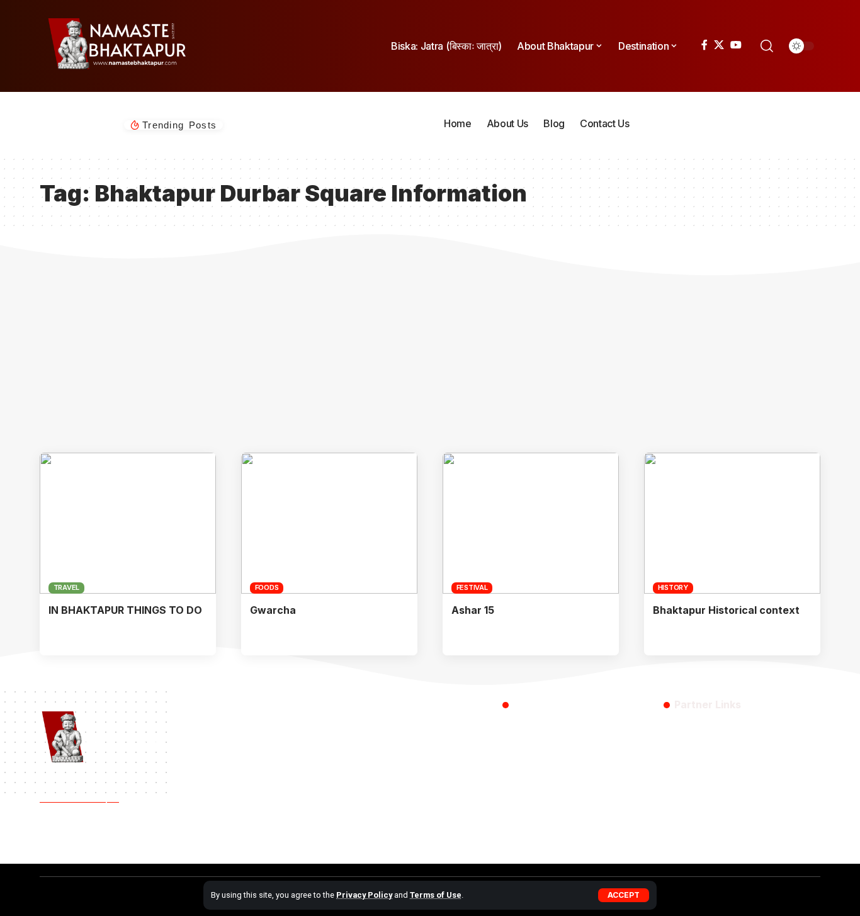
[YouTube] (736, 45)
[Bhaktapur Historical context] (732, 523)
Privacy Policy (364, 895)
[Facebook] (704, 45)
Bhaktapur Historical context (726, 610)
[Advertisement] (430, 358)
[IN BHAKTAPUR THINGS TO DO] (128, 523)
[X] (719, 45)
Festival (472, 587)
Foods (267, 587)
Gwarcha (273, 610)
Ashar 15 (472, 610)
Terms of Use (435, 895)
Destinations (196, 839)
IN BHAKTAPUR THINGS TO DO (125, 610)
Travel (67, 587)
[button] (623, 895)
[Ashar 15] (531, 523)
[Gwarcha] (329, 523)
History (673, 587)
